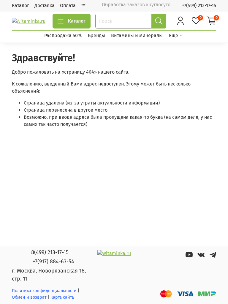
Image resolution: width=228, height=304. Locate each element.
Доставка (44, 5)
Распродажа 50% (63, 35)
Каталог (20, 5)
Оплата (68, 5)
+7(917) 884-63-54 (53, 261)
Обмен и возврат (30, 297)
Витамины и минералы (137, 35)
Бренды (96, 35)
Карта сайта (62, 297)
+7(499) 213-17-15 (199, 5)
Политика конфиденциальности (44, 290)
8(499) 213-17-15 (50, 252)
